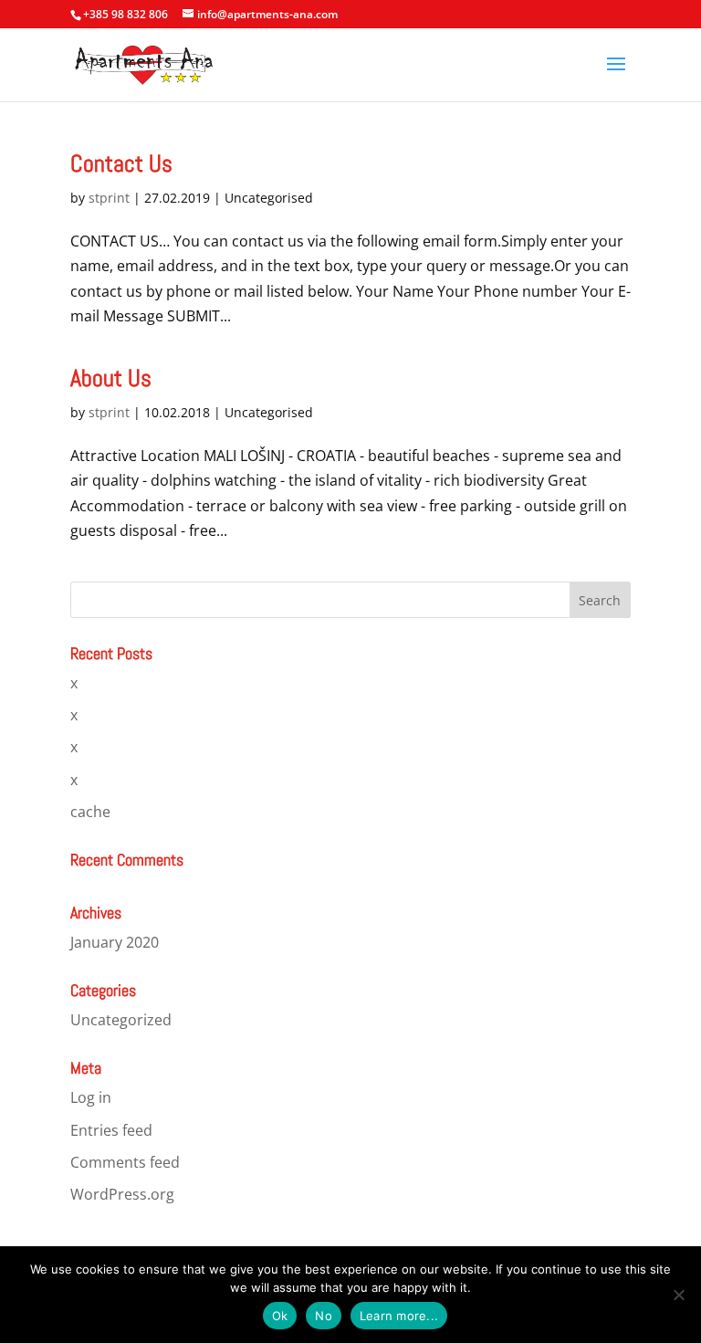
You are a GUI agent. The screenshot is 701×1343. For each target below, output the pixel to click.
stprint (109, 197)
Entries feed (111, 1130)
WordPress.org (122, 1194)
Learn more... (399, 1315)
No (323, 1315)
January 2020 (114, 942)
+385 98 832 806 (125, 14)
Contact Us (121, 164)
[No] (678, 1294)
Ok (280, 1315)
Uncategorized (121, 1020)
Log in (90, 1097)
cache (90, 812)
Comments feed (125, 1162)
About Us (111, 378)
